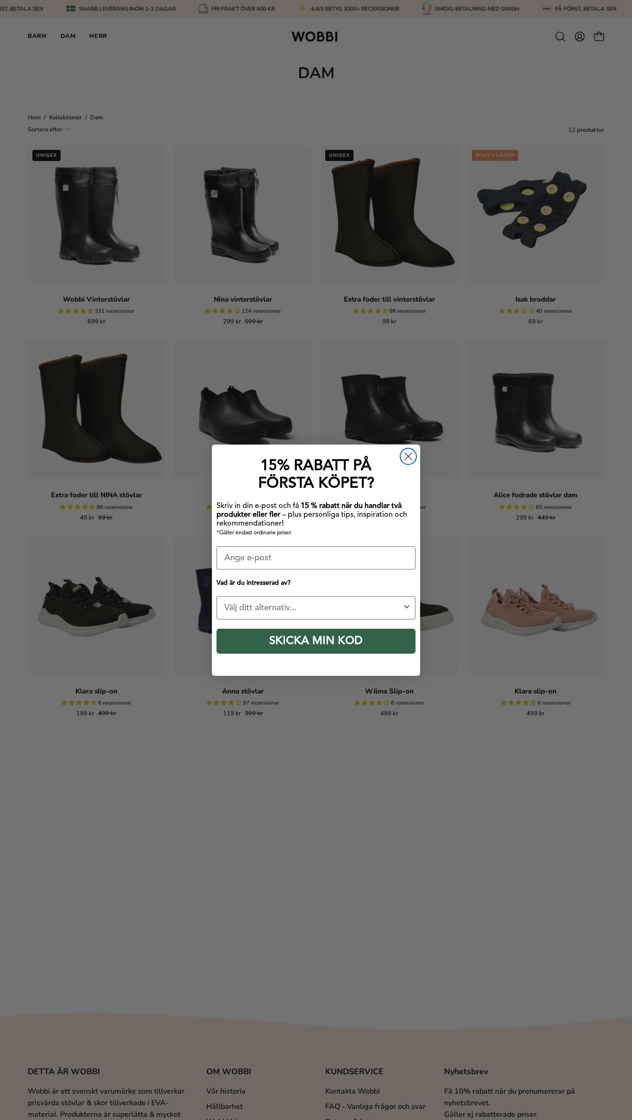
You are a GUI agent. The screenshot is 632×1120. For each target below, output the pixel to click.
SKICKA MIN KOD (316, 641)
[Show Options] (406, 608)
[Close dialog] (408, 456)
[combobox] (313, 608)
